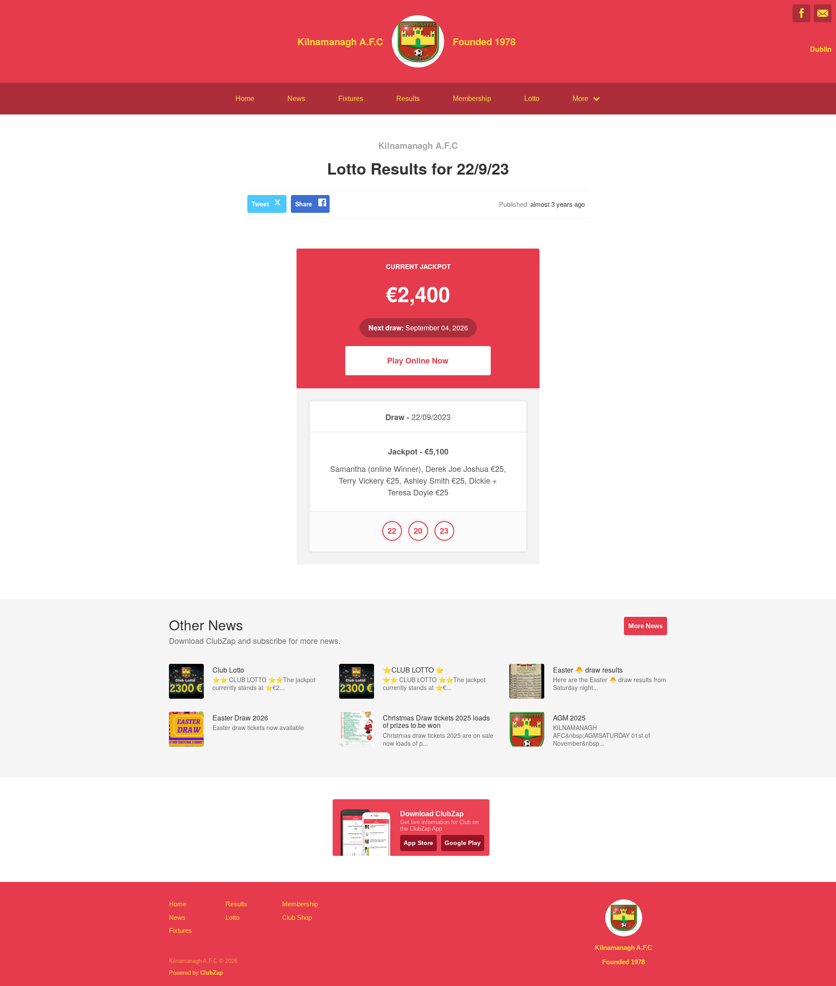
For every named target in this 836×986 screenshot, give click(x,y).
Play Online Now (417, 360)
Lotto (531, 98)
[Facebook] (801, 13)
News (296, 98)
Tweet (260, 203)
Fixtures (350, 98)
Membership (472, 98)
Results (408, 98)
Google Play (463, 842)
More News (645, 625)
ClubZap (211, 972)
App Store (418, 842)
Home (245, 98)
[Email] (823, 13)
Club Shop (297, 917)
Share (303, 203)
